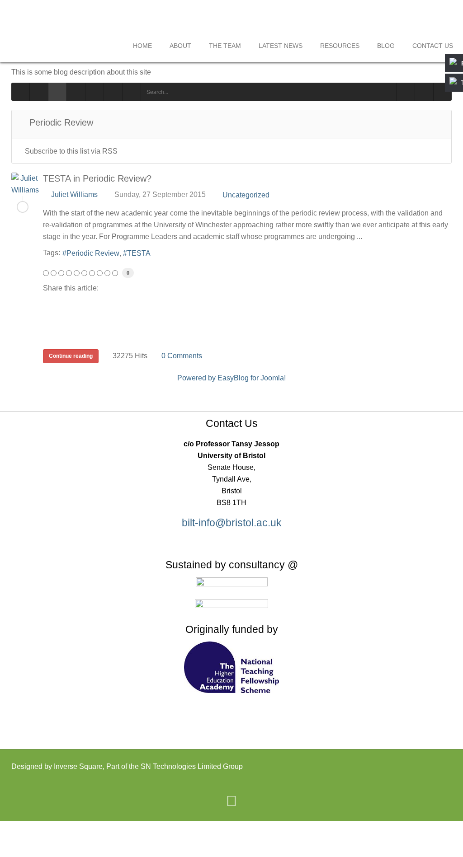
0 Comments (181, 356)
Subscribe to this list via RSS (71, 151)
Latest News (280, 45)
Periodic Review (92, 253)
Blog (386, 45)
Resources (339, 45)
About (180, 45)
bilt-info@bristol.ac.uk (232, 523)
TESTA (139, 253)
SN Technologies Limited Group (192, 766)
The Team (225, 45)
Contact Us (432, 45)
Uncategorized (245, 195)
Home (142, 45)
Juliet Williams (74, 194)
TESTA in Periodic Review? (97, 178)
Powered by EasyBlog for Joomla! (231, 378)
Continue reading (71, 356)
